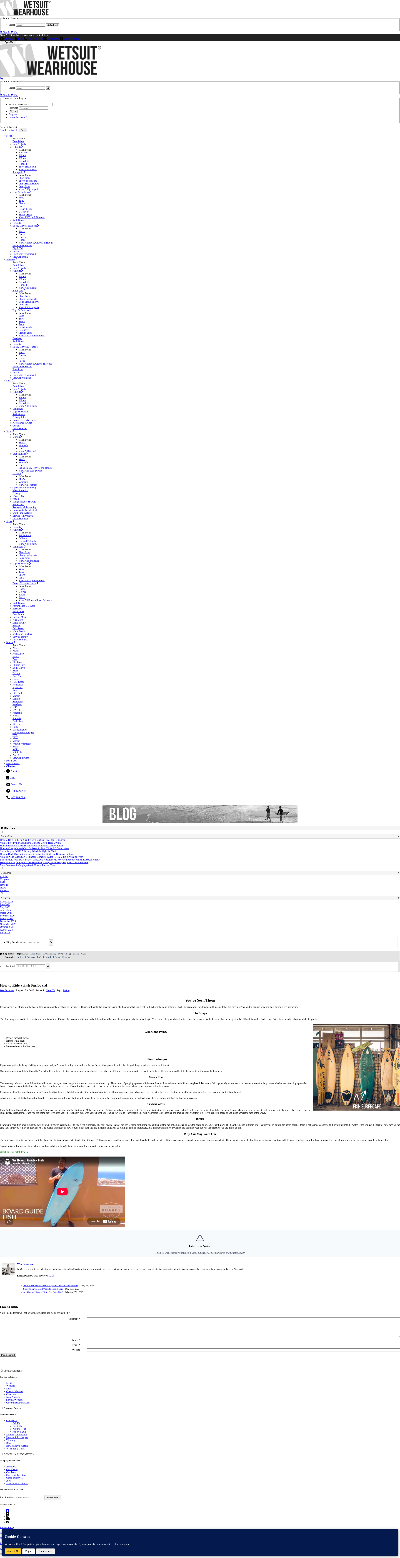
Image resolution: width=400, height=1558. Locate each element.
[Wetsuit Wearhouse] (25, 15)
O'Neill (16, 710)
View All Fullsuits (28, 169)
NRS (15, 707)
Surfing (16, 437)
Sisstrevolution (19, 729)
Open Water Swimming (24, 254)
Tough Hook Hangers (23, 732)
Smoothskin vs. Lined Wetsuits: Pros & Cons (43, 1289)
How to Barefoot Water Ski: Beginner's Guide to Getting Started (31, 845)
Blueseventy (18, 665)
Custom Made (19, 617)
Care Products (19, 614)
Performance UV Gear (23, 605)
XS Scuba (17, 752)
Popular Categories (13, 1370)
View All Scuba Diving (30, 470)
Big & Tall (17, 248)
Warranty (10, 1440)
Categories (6, 872)
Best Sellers (18, 141)
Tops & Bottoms (20, 192)
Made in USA (19, 622)
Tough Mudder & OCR (24, 501)
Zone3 (15, 755)
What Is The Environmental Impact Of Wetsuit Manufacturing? (51, 1285)
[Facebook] (7, 1511)
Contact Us (53, 38)
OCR (32, 954)
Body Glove (18, 667)
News (3, 887)
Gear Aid (17, 676)
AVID (15, 656)
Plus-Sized (17, 620)
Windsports (18, 504)
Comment (74, 1318)
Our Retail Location (16, 1475)
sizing (53, 954)
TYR (15, 735)
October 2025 (7, 927)
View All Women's (21, 377)
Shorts (22, 203)
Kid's (8, 1388)
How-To (4, 884)
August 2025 (6, 929)
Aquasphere (18, 653)
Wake (83, 954)
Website (76, 1349)
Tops (21, 200)
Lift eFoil (17, 693)
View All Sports (20, 518)
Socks (22, 231)
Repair (38, 954)
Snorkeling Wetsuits (22, 513)
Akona (15, 648)
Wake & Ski (18, 496)
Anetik (15, 651)
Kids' (8, 380)
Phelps (15, 715)
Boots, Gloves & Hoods (24, 346)
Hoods (22, 240)
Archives (5, 898)
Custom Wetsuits (14, 1391)
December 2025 (8, 921)
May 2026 (5, 907)
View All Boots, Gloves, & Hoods (36, 242)
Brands (9, 642)
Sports (9, 431)
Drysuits (16, 223)
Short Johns (24, 178)
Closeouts (11, 1394)
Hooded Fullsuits (27, 541)
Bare (14, 659)
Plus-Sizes (17, 369)
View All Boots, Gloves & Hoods (35, 363)
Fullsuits (16, 147)
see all (51, 1276)
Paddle (15, 498)
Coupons (4, 879)
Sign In (6, 32)
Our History (12, 1469)
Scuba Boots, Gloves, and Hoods (35, 468)
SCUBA (46, 954)
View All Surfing (27, 451)
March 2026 (6, 912)
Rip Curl (16, 724)
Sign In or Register (9, 130)
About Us (9, 38)
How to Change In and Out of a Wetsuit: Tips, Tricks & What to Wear (34, 848)
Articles (4, 876)
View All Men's (20, 256)
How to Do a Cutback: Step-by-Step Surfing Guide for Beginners (32, 840)
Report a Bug (19, 1431)
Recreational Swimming (24, 507)
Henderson (17, 684)
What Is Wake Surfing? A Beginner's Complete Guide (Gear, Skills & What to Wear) (41, 856)
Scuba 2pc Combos (22, 634)
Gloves (22, 237)
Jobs (8, 1480)
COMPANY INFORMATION (19, 1454)
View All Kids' (19, 428)
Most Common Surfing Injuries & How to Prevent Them (28, 865)
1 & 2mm (23, 152)
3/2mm (22, 155)
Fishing (16, 493)
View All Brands (20, 757)
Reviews (4, 890)
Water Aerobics (20, 490)
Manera (16, 696)
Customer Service (12, 1408)
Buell (15, 670)
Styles (9, 521)
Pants (21, 206)
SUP (60, 954)
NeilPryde (17, 701)
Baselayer (23, 211)
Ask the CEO (19, 1429)
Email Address (7, 1497)
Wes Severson (7, 990)
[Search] (48, 87)
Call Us (16, 1423)
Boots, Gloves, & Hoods (24, 225)
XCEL (15, 749)
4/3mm (22, 158)
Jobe (14, 690)
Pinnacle (16, 718)
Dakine (16, 673)
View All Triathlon (28, 484)
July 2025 (5, 932)
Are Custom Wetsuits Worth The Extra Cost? (43, 1292)
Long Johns (24, 186)
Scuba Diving (19, 453)
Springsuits (17, 172)
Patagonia (17, 712)
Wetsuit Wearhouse (21, 743)
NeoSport (17, 704)
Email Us (17, 1426)
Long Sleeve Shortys (29, 183)
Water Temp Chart (15, 1448)
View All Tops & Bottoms (32, 217)
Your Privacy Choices (17, 1483)
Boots (22, 234)
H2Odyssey (18, 681)
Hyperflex (17, 687)
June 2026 (5, 904)
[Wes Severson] (8, 1274)
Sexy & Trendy (20, 636)
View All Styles (20, 639)
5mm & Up (24, 161)
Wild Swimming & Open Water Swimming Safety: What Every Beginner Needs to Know (44, 862)
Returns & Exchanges (17, 1437)
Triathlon (16, 473)
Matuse (16, 698)
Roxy (15, 727)
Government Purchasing (18, 1402)
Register (13, 114)
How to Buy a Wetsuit (17, 1445)
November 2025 (8, 924)
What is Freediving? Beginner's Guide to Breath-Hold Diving (30, 842)
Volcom (16, 741)
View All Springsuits (29, 189)
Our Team (11, 1472)
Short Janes (24, 296)
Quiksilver (17, 721)
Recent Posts (7, 836)
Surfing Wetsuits (14, 1399)
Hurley (15, 679)
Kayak (25, 954)
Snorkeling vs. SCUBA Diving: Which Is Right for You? (28, 851)
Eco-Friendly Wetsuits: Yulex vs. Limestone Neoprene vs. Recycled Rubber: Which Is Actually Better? (50, 859)
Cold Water (18, 628)
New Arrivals (19, 144)
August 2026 (6, 901)
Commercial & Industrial (24, 510)
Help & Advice (71, 38)
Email (76, 1345)
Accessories (18, 611)
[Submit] (51, 942)
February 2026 (7, 915)
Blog (20, 38)
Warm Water (18, 631)
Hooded (23, 163)
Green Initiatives (14, 1478)
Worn (15, 746)
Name (76, 1340)
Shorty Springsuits (28, 180)
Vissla (15, 738)
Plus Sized (11, 760)
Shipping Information (16, 1434)
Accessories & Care (22, 245)
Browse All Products (22, 515)
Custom (16, 251)
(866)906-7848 (35, 38)
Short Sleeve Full (27, 166)
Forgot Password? (18, 117)
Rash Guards (25, 209)
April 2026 (5, 910)
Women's (10, 259)
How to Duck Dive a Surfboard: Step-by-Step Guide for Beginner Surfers (36, 854)
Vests (21, 197)
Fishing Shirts (25, 214)
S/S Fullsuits (25, 535)
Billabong (17, 662)
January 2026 (6, 918)
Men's (9, 135)
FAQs (3, 882)
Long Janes (24, 304)
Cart (15, 32)
